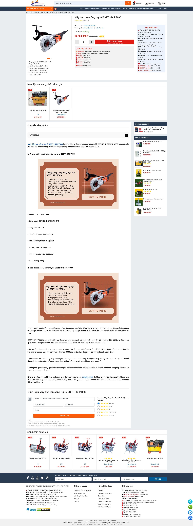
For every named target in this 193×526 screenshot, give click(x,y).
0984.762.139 (86, 63)
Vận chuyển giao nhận (81, 496)
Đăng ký (158, 479)
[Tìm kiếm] (128, 3)
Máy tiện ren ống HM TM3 (61, 458)
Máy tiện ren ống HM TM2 (38, 458)
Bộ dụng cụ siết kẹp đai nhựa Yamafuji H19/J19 (152, 180)
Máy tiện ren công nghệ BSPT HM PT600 (61, 111)
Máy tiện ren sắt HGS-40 (38, 110)
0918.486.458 (86, 53)
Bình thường (112, 412)
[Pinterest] (47, 477)
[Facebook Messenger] (190, 512)
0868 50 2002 (155, 68)
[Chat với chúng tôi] (190, 517)
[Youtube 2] (37, 477)
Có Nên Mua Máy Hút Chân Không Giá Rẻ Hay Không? (162, 8)
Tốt (109, 409)
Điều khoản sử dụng (104, 507)
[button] (162, 3)
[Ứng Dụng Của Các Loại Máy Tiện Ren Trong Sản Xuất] (139, 129)
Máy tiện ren (100, 28)
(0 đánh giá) (86, 20)
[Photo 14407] (50, 38)
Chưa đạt (111, 415)
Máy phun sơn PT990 (150, 189)
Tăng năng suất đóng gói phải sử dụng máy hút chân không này (88, 8)
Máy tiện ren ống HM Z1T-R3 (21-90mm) (131, 461)
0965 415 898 (156, 70)
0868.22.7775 (87, 57)
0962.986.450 (86, 55)
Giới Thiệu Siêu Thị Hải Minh (82, 490)
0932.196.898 (97, 51)
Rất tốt (110, 406)
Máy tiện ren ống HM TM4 (84, 458)
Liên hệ (76, 501)
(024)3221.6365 (103, 53)
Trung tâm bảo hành (104, 504)
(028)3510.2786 (106, 51)
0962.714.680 (94, 53)
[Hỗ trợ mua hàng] (190, 507)
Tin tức (76, 498)
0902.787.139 (88, 51)
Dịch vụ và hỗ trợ (103, 498)
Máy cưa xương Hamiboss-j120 (153, 199)
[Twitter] (42, 477)
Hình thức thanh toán (104, 493)
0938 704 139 (132, 513)
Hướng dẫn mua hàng (104, 501)
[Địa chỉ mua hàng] (190, 501)
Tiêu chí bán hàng (79, 493)
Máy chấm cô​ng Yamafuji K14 (152, 141)
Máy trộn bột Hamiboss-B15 (152, 170)
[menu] (126, 135)
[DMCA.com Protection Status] (43, 509)
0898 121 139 (155, 66)
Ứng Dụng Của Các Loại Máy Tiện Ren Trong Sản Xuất (154, 128)
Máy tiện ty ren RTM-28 (155, 458)
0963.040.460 (88, 59)
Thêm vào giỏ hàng (114, 42)
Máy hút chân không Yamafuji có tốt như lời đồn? (126, 8)
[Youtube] (32, 477)
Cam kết (100, 490)
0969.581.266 (86, 61)
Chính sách (101, 496)
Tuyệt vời (111, 403)
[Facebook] (27, 477)
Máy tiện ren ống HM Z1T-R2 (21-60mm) (108, 461)
